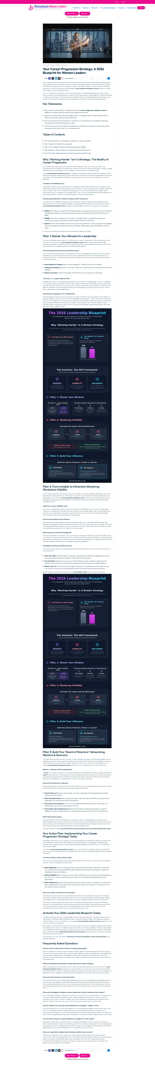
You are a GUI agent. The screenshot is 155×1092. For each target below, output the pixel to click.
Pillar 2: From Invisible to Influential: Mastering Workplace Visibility (65, 147)
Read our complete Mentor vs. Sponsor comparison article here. (74, 778)
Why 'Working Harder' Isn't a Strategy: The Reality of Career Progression (67, 141)
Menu (124, 2)
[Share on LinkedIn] (56, 78)
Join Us (141, 7)
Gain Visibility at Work (80, 572)
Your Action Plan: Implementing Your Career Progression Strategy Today (67, 153)
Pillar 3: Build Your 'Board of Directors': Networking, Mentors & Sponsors (67, 150)
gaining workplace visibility (51, 302)
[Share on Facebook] (49, 78)
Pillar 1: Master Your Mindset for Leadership (58, 144)
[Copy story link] (62, 78)
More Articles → (72, 13)
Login (117, 2)
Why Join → (84, 13)
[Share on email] (59, 78)
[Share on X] (52, 78)
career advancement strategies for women (92, 537)
